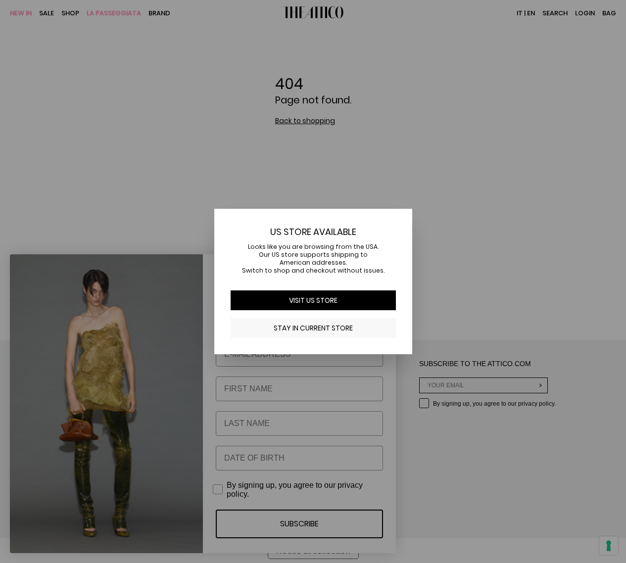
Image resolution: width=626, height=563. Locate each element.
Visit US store (313, 300)
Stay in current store (313, 328)
